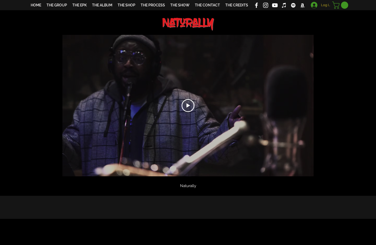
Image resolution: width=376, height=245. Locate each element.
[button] (341, 5)
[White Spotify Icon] (293, 5)
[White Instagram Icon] (265, 5)
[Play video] (188, 105)
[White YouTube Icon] (274, 5)
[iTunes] (284, 5)
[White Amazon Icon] (302, 5)
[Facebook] (256, 5)
